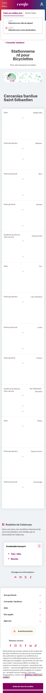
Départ (10, 21)
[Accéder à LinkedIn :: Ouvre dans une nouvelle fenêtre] (30, 645)
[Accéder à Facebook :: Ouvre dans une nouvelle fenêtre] (10, 645)
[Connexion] (41, 4)
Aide (6, 608)
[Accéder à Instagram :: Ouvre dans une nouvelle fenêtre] (15, 645)
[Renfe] (23, 5)
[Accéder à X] (20, 645)
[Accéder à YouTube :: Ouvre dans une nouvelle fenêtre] (25, 645)
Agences (8, 621)
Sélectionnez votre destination (21, 30)
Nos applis (8, 614)
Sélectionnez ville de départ (20, 23)
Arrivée (10, 28)
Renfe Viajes (30, 13)
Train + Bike (16, 554)
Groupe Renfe (10, 595)
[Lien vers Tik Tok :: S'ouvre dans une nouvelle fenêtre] (35, 645)
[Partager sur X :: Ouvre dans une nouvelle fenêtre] (25, 577)
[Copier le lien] (15, 577)
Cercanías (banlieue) (15, 42)
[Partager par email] (20, 577)
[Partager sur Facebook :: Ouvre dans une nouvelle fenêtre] (30, 577)
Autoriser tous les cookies (23, 686)
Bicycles (14, 559)
